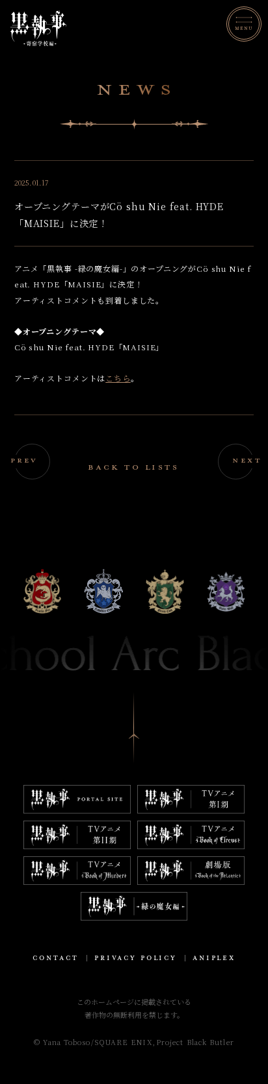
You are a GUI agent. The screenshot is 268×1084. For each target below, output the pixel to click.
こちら (118, 377)
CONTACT (56, 958)
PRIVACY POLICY (135, 958)
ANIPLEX (214, 958)
